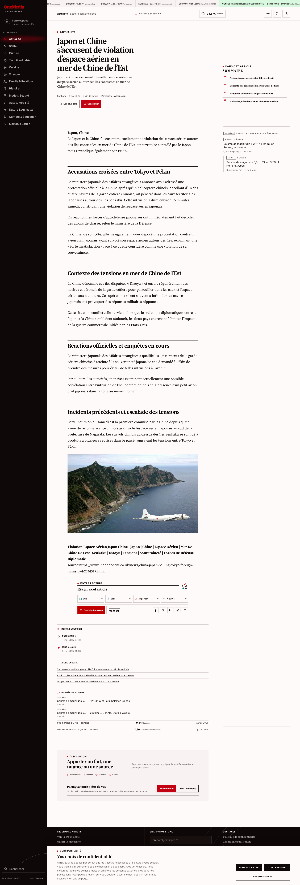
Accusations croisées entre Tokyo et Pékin (252, 78)
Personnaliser (263, 876)
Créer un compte (187, 788)
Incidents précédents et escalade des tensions (254, 101)
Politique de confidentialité (239, 837)
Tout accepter (249, 867)
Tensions (130, 552)
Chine (147, 546)
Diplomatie (77, 558)
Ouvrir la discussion (69, 841)
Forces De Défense (179, 552)
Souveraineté (150, 552)
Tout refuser (277, 867)
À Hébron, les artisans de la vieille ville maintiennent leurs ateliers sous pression (95, 675)
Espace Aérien (166, 546)
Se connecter (167, 788)
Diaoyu (114, 552)
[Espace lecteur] (286, 14)
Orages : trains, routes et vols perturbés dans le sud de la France (88, 681)
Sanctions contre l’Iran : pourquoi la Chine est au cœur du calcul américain (93, 669)
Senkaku (99, 552)
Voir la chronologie (68, 837)
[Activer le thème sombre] (268, 14)
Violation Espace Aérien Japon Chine (98, 546)
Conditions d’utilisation (237, 841)
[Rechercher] (277, 14)
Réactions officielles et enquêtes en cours (251, 93)
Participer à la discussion (113, 96)
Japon (135, 546)
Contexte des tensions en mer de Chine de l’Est (254, 85)
